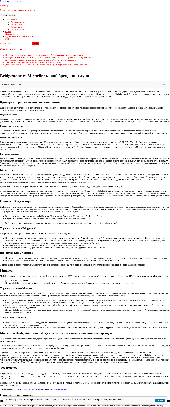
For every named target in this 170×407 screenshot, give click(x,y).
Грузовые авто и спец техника (19, 36)
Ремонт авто (16, 27)
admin (41, 390)
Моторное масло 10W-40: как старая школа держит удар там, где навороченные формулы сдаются (49, 57)
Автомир (4, 6)
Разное (8, 39)
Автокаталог (16, 24)
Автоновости (11, 20)
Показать (162, 85)
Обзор (8, 31)
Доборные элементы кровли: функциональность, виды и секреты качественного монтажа (46, 65)
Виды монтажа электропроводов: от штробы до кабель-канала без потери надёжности (44, 55)
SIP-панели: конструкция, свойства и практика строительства (33, 62)
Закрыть (159, 400)
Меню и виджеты (8, 15)
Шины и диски (17, 29)
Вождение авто (12, 34)
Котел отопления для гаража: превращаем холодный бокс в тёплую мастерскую (41, 60)
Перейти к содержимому (11, 1)
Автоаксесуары (18, 22)
